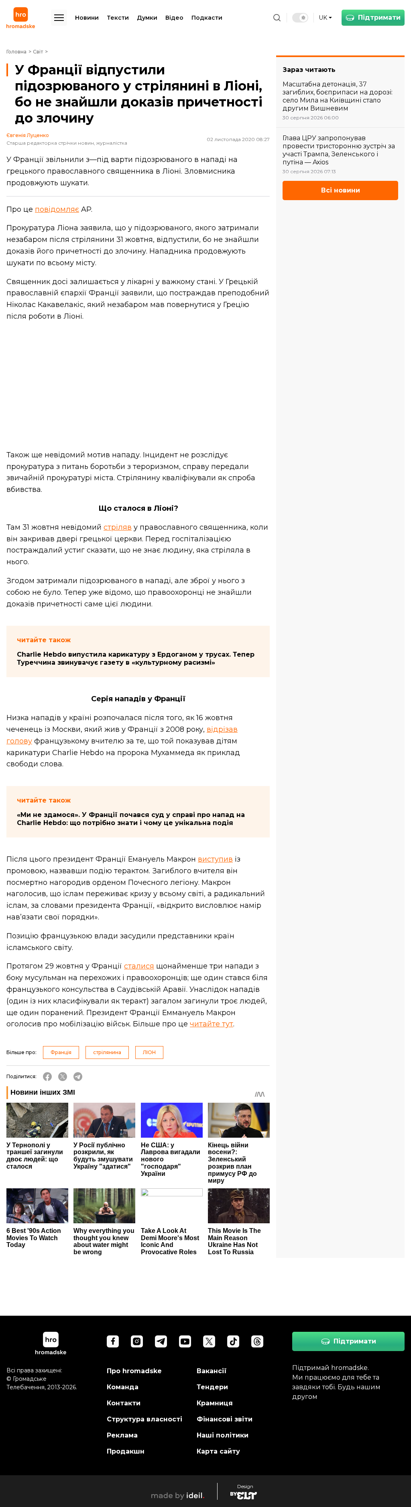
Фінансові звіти (224, 1419)
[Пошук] (277, 18)
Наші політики (222, 1435)
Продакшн (125, 1451)
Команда (122, 1387)
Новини (87, 17)
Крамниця (215, 1403)
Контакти (123, 1403)
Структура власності (144, 1419)
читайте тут (211, 1024)
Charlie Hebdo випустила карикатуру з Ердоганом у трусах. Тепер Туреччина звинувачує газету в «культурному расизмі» (135, 658)
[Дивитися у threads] (257, 1341)
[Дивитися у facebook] (113, 1341)
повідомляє (57, 209)
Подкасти (206, 17)
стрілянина (107, 1052)
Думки (147, 17)
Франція (61, 1052)
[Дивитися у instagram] (137, 1341)
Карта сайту (218, 1451)
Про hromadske (134, 1371)
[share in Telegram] (77, 1076)
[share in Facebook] (47, 1076)
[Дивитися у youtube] (185, 1341)
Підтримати (379, 17)
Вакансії (212, 1371)
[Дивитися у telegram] (161, 1341)
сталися (139, 966)
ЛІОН (149, 1052)
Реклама (122, 1435)
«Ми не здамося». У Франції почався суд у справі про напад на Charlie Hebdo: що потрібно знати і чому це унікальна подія (131, 819)
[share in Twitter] (62, 1076)
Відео (174, 17)
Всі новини (340, 190)
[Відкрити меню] (59, 18)
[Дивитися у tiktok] (233, 1341)
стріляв (118, 527)
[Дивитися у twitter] (209, 1341)
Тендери (212, 1387)
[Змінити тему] (300, 18)
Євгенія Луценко (27, 135)
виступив (215, 859)
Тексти (118, 17)
